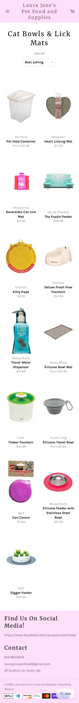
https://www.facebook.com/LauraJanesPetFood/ (40, 635)
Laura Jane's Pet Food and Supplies (39, 11)
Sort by (39, 53)
